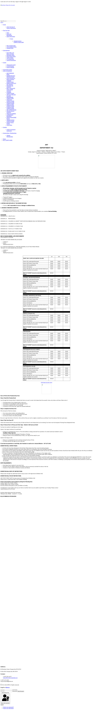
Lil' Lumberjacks (10, 59)
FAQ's (8, 32)
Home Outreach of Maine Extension (11, 79)
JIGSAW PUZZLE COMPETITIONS (10, 120)
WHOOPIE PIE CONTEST (10, 86)
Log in (2, 22)
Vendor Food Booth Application (11, 130)
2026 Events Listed (11, 64)
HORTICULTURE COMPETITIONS (10, 103)
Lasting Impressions (11, 60)
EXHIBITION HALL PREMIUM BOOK (11, 76)
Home (4, 24)
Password (14, 691)
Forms (11, 38)
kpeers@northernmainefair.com (10, 677)
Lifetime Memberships (10, 136)
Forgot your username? (8, 708)
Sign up (7, 687)
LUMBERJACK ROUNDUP (10, 115)
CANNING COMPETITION (10, 81)
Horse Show (9, 125)
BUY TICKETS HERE (7, 140)
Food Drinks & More (7, 69)
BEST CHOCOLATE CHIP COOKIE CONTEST (11, 90)
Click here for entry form (46, 382)
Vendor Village (10, 57)
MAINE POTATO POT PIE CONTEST (11, 84)
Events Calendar (10, 67)
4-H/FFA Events (10, 66)
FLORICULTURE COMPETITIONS (10, 108)
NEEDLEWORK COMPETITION (10, 98)
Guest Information (11, 36)
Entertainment (6, 50)
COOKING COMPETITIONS (10, 93)
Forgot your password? (8, 707)
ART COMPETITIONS (11, 110)
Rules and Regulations (9, 34)
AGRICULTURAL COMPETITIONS (10, 105)
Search (2, 21)
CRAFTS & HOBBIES (11, 113)
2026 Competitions (7, 71)
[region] (46, 581)
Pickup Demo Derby (11, 56)
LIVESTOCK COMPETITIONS (10, 100)
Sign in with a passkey (5, 703)
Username (14, 690)
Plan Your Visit (6, 30)
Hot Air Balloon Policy (12, 47)
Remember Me (5, 692)
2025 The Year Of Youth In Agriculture (11, 27)
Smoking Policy (10, 48)
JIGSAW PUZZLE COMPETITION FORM (19, 41)
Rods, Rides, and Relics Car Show (10, 53)
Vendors (5, 127)
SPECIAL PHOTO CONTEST (10, 112)
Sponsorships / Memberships (9, 133)
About (4, 139)
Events (4, 62)
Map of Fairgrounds (11, 45)
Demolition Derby (11, 55)
